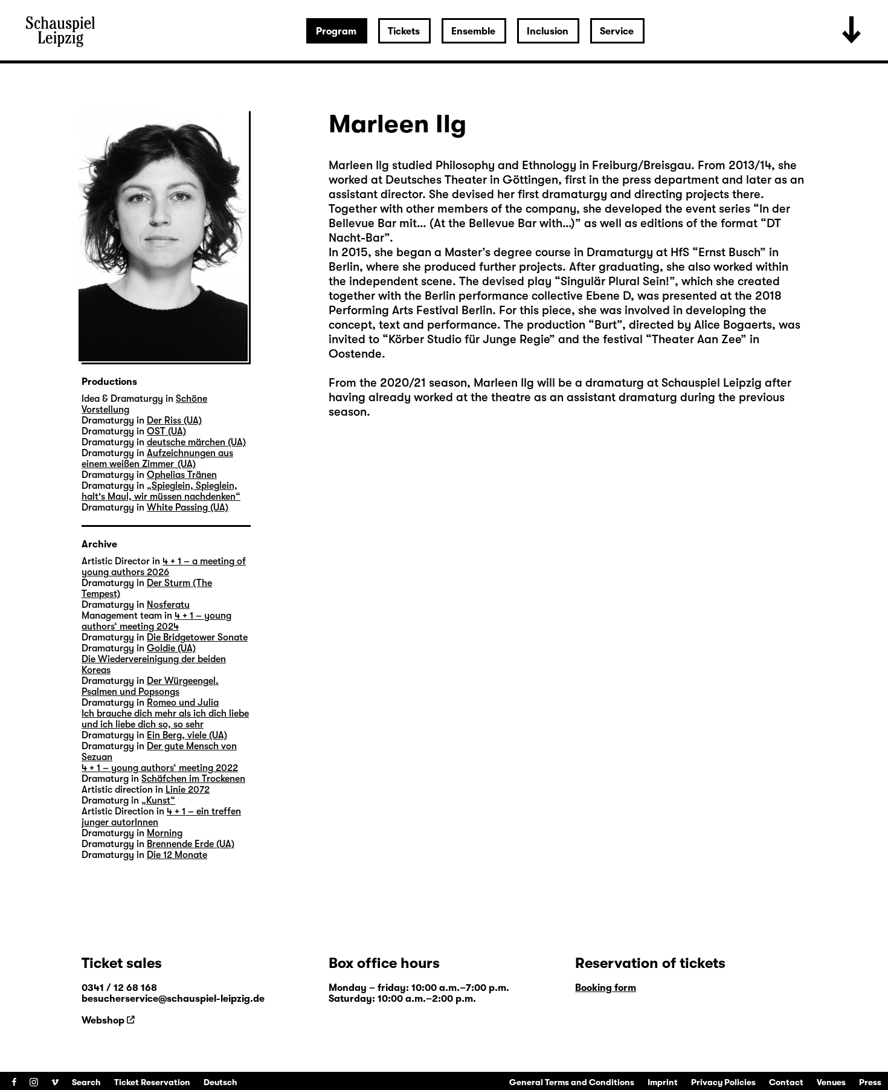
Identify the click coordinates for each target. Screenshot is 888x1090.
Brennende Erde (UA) (190, 844)
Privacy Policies (723, 1082)
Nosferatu (168, 604)
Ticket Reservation (152, 1082)
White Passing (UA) (187, 507)
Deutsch (220, 1082)
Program (336, 31)
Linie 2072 (188, 789)
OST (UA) (166, 431)
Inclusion (547, 31)
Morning (164, 833)
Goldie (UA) (171, 648)
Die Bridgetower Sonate (197, 637)
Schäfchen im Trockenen (193, 778)
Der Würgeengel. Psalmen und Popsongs (150, 686)
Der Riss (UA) (174, 420)
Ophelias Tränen (182, 474)
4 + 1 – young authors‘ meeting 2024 (156, 621)
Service (617, 31)
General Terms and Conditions (571, 1082)
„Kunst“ (158, 800)
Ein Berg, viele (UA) (187, 735)
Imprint (663, 1082)
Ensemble (473, 31)
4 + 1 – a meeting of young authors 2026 (164, 567)
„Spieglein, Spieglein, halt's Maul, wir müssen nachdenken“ (161, 491)
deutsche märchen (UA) (196, 442)
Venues (831, 1082)
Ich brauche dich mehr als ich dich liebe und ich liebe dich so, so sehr (165, 719)
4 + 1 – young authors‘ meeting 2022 (160, 768)
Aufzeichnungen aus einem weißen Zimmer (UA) (157, 458)
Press (870, 1082)
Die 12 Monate (177, 855)
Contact (786, 1082)
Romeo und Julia (183, 702)
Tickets (404, 31)
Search (86, 1082)
